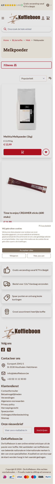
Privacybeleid (45, 226)
